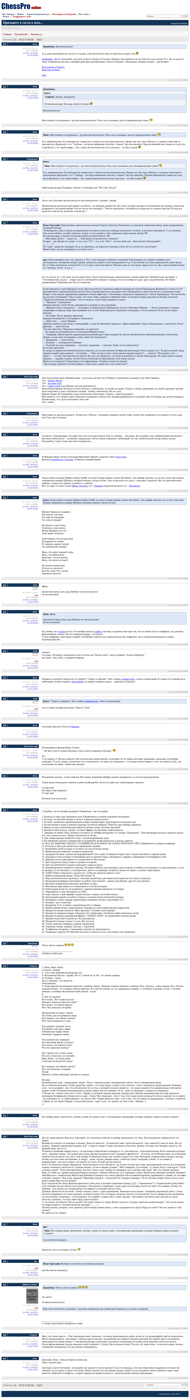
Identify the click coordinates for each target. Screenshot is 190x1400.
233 (4, 943)
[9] (29, 39)
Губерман (74, 726)
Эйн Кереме (77, 681)
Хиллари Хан (54, 383)
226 (4, 651)
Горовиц (98, 486)
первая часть (128, 679)
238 (4, 1261)
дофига (98, 631)
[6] (20, 39)
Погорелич (134, 486)
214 (4, 132)
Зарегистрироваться (38, 14)
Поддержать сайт (22, 16)
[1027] (39, 39)
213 (4, 86)
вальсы (62, 631)
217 (4, 223)
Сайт (36, 595)
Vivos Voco (120, 457)
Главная (7, 34)
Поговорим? (21, 34)
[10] (32, 39)
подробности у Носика (61, 459)
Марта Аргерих (80, 486)
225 (4, 612)
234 (4, 966)
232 (4, 810)
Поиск (6, 16)
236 (4, 1136)
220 (4, 434)
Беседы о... (37, 34)
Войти (20, 14)
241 (4, 1358)
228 (4, 698)
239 (4, 1284)
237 (4, 1224)
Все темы (84, 14)
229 (4, 725)
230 (4, 746)
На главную (8, 14)
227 (4, 677)
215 (4, 159)
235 (4, 1115)
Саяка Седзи (54, 386)
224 (4, 585)
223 (4, 497)
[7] (23, 39)
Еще (44, 75)
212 (4, 44)
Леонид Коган (55, 380)
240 (4, 1335)
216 (4, 199)
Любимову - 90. (50, 59)
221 (4, 455)
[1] (15, 39)
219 (4, 413)
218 (4, 376)
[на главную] (21, 8)
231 (4, 776)
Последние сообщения (64, 14)
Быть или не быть (51, 69)
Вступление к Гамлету (53, 67)
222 (4, 476)
